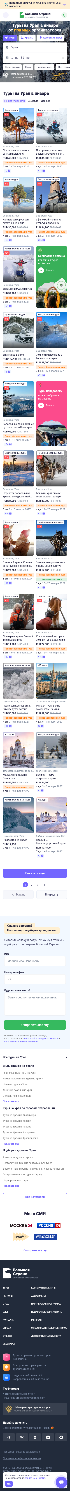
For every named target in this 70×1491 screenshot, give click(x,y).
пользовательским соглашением (21, 1041)
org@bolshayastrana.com (30, 1397)
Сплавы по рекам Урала (17, 1095)
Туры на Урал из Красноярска (20, 1138)
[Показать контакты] (64, 15)
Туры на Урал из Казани (17, 1120)
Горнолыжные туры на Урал (19, 1072)
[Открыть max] (61, 1437)
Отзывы (7, 1336)
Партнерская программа (46, 1304)
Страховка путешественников (49, 1328)
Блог (5, 1312)
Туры (12, 37)
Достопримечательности (46, 1336)
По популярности (14, 100)
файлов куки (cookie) (35, 1478)
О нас (6, 1304)
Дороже (45, 100)
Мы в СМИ (36, 1320)
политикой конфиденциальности (41, 1038)
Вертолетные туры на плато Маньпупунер (27, 1162)
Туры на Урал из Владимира (19, 1115)
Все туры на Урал (14, 1057)
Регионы (8, 1296)
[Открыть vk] (22, 1437)
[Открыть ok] (35, 1437)
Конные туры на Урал (15, 1084)
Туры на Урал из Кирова (17, 1126)
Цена (28, 67)
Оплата (7, 1328)
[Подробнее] (33, 1369)
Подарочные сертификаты (46, 1312)
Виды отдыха (12, 67)
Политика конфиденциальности (22, 1458)
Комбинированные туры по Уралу (23, 1078)
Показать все (11, 1101)
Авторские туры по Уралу (18, 1157)
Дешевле (33, 100)
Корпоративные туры (15, 1180)
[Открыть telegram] (9, 1437)
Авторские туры (52, 37)
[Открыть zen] (48, 1437)
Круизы (29, 37)
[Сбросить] (63, 47)
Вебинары (9, 1344)
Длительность (44, 67)
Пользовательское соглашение (21, 1451)
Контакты (8, 1320)
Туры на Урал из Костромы (19, 1132)
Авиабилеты (38, 1296)
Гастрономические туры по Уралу (23, 1174)
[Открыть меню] (6, 15)
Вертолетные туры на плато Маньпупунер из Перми (33, 1168)
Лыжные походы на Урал (17, 1090)
